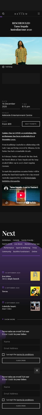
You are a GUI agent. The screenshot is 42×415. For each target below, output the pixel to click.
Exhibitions (6, 240)
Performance (9, 248)
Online (34, 251)
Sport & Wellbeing (23, 248)
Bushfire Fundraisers (21, 251)
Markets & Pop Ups (32, 244)
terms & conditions (25, 354)
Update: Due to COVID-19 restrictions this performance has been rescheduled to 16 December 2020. (19, 136)
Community (6, 251)
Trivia (34, 248)
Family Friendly (27, 240)
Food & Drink (7, 244)
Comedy (16, 240)
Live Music (18, 244)
